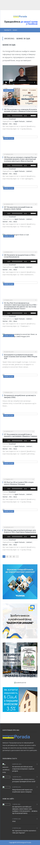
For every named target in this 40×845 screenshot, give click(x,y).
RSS (10, 124)
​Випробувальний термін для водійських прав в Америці (22, 791)
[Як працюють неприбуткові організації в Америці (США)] (20, 383)
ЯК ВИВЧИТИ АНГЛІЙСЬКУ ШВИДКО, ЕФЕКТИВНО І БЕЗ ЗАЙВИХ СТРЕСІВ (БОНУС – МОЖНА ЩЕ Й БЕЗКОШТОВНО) (24, 810)
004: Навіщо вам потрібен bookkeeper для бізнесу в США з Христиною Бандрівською (20, 531)
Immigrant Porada (25, 842)
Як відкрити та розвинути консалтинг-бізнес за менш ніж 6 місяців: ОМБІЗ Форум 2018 (20, 356)
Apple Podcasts (20, 121)
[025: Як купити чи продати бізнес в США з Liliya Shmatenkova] (20, 243)
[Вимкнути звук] (29, 116)
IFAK (14, 821)
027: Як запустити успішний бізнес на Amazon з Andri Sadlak (18, 208)
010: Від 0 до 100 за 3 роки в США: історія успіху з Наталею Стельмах (18, 483)
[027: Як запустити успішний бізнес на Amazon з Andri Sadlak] (20, 195)
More (15, 124)
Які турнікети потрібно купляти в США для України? (24, 832)
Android (29, 121)
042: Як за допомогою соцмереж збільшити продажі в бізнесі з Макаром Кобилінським (20, 110)
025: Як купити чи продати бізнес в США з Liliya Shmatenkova (19, 256)
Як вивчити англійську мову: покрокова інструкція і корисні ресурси (23, 769)
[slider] (33, 115)
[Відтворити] (5, 116)
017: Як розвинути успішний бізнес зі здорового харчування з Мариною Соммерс (20, 435)
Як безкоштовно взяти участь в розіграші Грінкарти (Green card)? (23, 780)
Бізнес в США (8, 90)
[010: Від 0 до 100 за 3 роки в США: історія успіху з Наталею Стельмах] (20, 470)
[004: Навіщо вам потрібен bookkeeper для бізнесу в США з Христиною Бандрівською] (20, 518)
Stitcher (5, 124)
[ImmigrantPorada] (20, 16)
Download (12, 119)
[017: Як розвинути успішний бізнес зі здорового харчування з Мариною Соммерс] (20, 422)
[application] (20, 116)
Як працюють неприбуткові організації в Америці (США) (20, 396)
